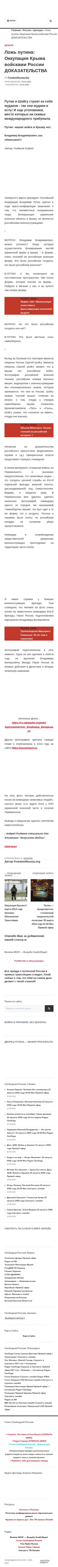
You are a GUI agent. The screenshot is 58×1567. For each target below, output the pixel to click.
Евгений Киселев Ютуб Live (18, 1301)
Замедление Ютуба (14, 1278)
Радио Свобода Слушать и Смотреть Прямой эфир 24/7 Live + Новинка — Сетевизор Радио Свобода (27, 1370)
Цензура (38, 30)
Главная (15, 30)
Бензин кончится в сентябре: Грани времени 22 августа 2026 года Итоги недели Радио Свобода (29, 1117)
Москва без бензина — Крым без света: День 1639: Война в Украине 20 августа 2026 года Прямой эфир (29, 1173)
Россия (27, 30)
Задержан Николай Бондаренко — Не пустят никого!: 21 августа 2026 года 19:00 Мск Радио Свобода (30, 1132)
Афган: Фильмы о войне (17, 1294)
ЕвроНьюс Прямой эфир (17, 1287)
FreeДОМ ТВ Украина (15, 1268)
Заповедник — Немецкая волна (20, 1281)
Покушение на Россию (16, 1297)
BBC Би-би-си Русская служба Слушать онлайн (28, 1403)
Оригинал (11, 846)
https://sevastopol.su (24, 748)
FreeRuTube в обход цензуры (29, 961)
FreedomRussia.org (18, 78)
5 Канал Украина (13, 1271)
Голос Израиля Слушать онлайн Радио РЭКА (27, 1377)
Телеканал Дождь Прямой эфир (20, 1258)
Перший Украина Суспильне (19, 1291)
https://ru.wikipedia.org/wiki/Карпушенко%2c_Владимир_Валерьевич (29, 726)
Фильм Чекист (12, 1284)
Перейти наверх (45, 1562)
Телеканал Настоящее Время (19, 1265)
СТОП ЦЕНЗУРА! (12, 1274)
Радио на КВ (11, 1261)
